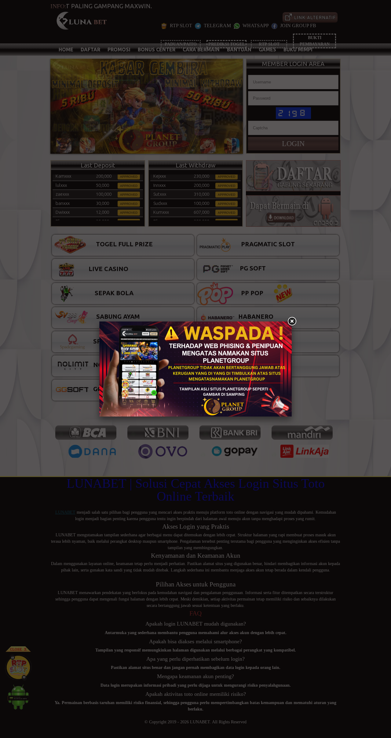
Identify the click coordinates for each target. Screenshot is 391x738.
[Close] (291, 321)
